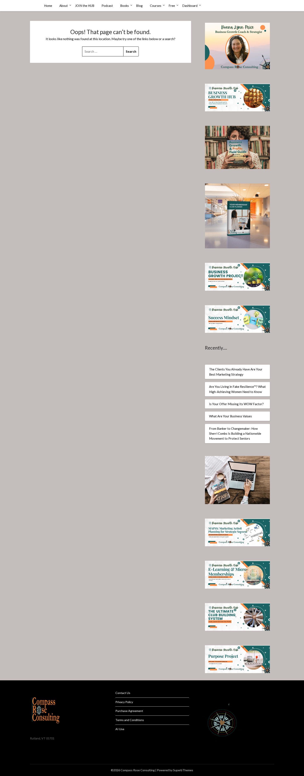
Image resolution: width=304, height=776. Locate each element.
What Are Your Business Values (230, 416)
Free (172, 5)
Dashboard (189, 5)
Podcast (107, 5)
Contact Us (122, 693)
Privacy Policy (124, 702)
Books (124, 5)
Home (48, 5)
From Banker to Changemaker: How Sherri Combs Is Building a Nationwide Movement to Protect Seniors (235, 433)
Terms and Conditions (129, 720)
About (63, 5)
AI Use (119, 729)
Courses (155, 5)
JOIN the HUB (84, 5)
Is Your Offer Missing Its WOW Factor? (236, 404)
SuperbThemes (183, 770)
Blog (139, 5)
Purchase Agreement (129, 711)
